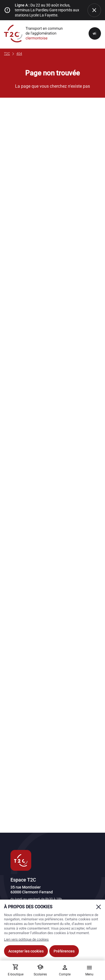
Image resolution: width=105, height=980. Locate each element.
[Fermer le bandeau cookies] (98, 906)
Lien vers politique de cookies (26, 939)
